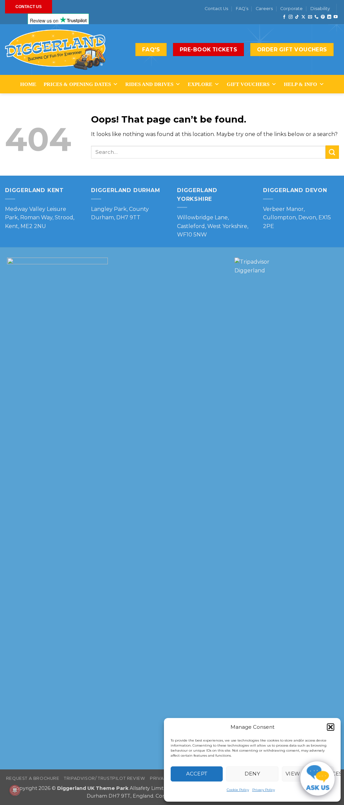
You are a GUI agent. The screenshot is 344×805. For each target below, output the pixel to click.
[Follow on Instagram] (291, 17)
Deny (252, 773)
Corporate (291, 8)
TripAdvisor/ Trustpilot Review (104, 778)
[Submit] (332, 152)
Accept (197, 773)
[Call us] (316, 17)
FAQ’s (242, 8)
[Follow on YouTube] (336, 17)
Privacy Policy (263, 790)
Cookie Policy (238, 790)
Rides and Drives (149, 84)
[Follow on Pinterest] (323, 17)
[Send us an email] (310, 17)
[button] (330, 727)
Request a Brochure (32, 778)
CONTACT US (28, 6)
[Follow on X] (303, 17)
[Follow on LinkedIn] (329, 17)
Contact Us (216, 8)
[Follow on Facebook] (284, 17)
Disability (320, 8)
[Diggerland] (55, 50)
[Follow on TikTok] (297, 17)
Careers (264, 8)
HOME (28, 84)
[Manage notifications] (14, 790)
